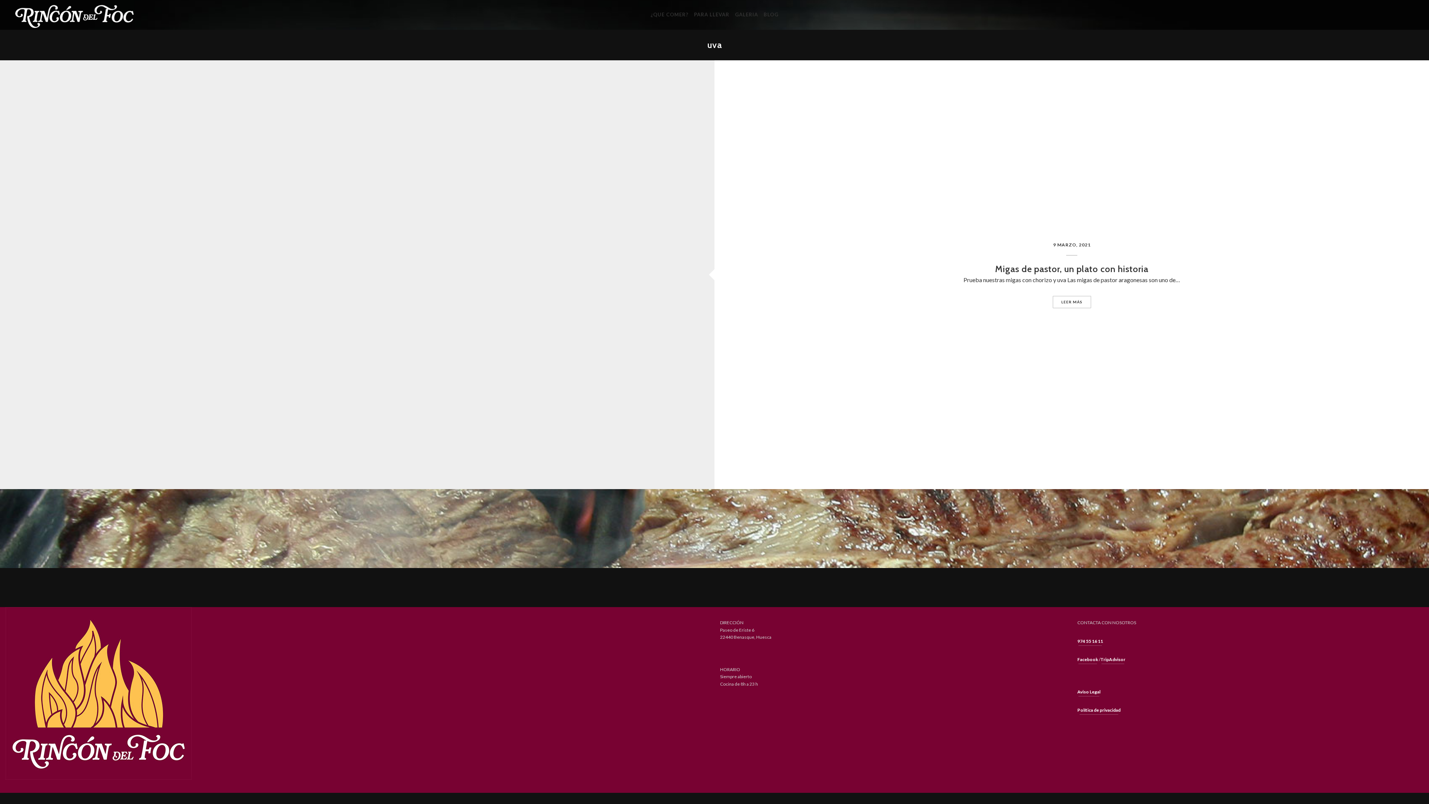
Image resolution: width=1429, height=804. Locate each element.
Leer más (1072, 302)
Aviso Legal (1088, 692)
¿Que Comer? (669, 14)
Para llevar (711, 14)
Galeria (746, 14)
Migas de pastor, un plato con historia (1071, 269)
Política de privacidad (1098, 710)
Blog (771, 14)
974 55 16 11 (1090, 641)
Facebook (1087, 659)
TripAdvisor (1112, 659)
